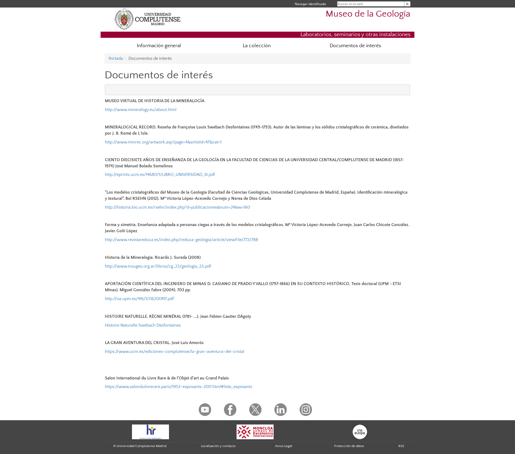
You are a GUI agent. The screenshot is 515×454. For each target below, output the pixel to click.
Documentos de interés (355, 46)
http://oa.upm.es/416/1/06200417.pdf (139, 298)
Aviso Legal (283, 446)
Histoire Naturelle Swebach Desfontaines (143, 325)
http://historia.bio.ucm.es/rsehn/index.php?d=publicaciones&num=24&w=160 (177, 207)
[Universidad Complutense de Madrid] (147, 18)
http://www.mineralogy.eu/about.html (140, 109)
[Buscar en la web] (407, 3)
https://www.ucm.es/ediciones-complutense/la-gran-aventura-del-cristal (174, 351)
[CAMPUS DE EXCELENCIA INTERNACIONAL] (255, 431)
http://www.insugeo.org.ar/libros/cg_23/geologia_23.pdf (158, 266)
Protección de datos (349, 446)
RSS (401, 446)
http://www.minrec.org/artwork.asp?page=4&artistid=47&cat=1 (163, 142)
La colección (257, 46)
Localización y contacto (218, 446)
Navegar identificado (310, 4)
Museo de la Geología (368, 14)
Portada (116, 58)
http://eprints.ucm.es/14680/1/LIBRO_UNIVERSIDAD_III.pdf (160, 174)
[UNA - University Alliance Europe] (359, 431)
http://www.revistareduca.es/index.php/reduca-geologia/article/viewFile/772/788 (181, 239)
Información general (159, 46)
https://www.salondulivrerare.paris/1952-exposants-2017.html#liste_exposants (178, 386)
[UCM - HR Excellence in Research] (150, 431)
